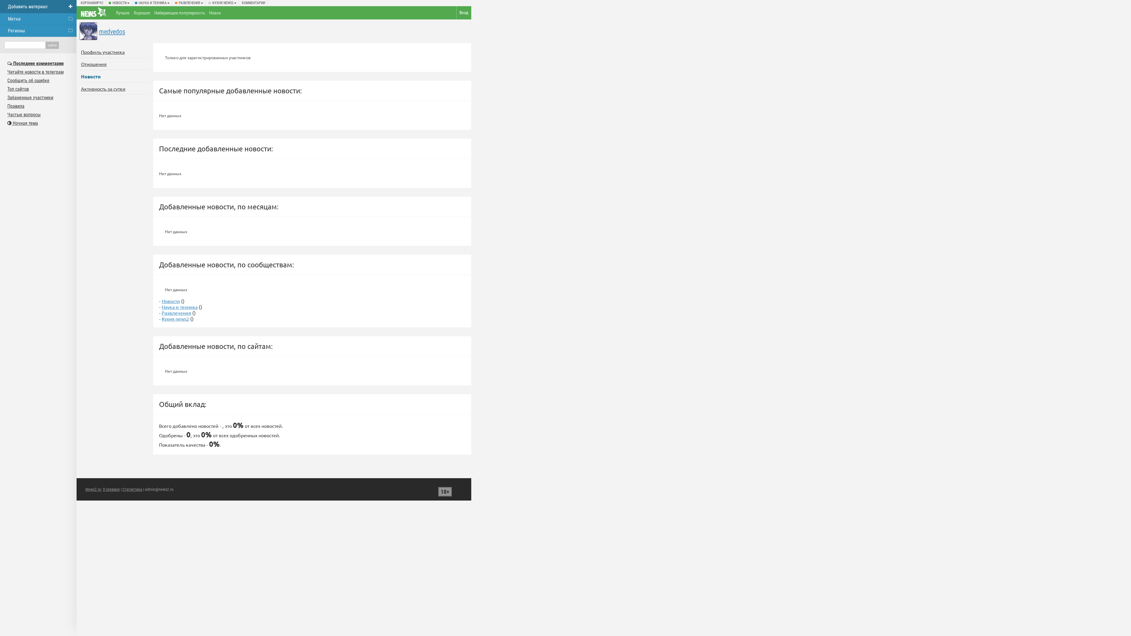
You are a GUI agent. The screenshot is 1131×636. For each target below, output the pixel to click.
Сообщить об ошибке (28, 80)
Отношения (94, 64)
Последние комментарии (38, 63)
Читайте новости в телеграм (35, 72)
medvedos (112, 31)
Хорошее (142, 13)
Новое (215, 13)
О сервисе (111, 489)
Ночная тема (24, 123)
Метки (14, 19)
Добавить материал (27, 6)
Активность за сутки (103, 89)
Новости (120, 3)
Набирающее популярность (179, 13)
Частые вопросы (24, 114)
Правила (15, 106)
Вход (463, 12)
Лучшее (123, 13)
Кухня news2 (223, 3)
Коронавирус (92, 3)
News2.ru (93, 489)
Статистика (132, 489)
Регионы (16, 31)
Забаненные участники (30, 97)
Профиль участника (103, 52)
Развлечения (189, 3)
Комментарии (253, 3)
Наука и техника (153, 3)
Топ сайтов (18, 89)
